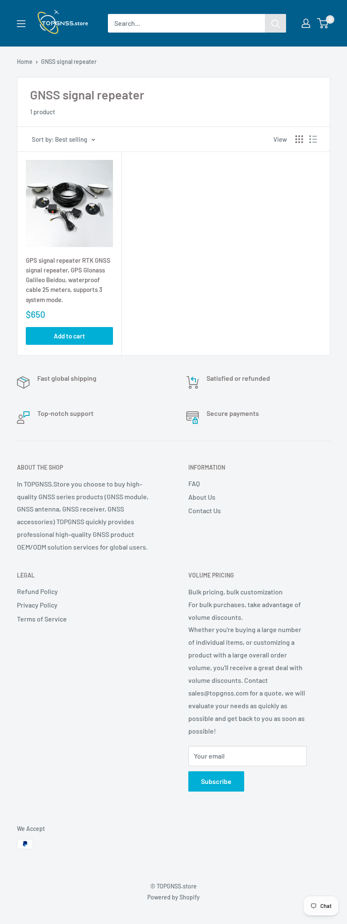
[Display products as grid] (299, 139)
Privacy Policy (37, 605)
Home (25, 61)
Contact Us (204, 510)
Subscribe (216, 781)
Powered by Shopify (173, 897)
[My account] (306, 23)
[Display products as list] (313, 139)
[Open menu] (21, 23)
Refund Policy (37, 591)
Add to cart (69, 336)
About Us (201, 497)
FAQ (194, 483)
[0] (323, 23)
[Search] (275, 23)
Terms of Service (42, 619)
